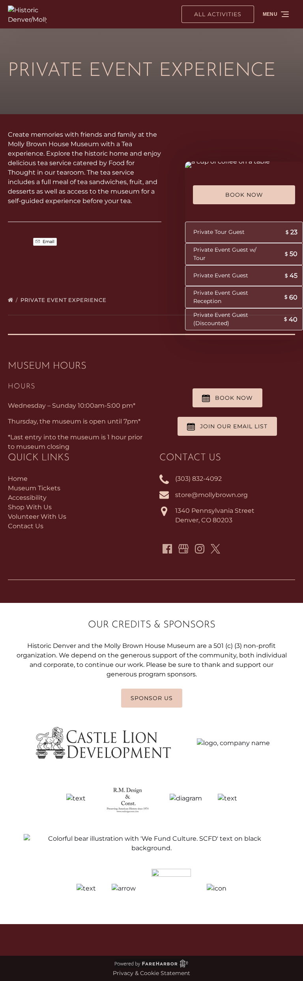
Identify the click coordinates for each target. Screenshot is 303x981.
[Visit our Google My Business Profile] (183, 549)
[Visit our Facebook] (167, 549)
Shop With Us (30, 507)
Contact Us (25, 526)
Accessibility (27, 497)
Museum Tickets (34, 488)
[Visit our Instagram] (199, 549)
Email (47, 241)
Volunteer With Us (37, 516)
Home (18, 478)
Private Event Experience (64, 300)
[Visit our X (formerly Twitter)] (215, 549)
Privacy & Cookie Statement (151, 973)
